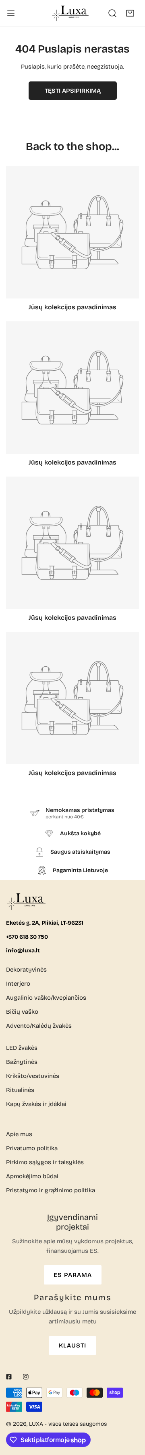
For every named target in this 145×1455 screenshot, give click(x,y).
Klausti (72, 1345)
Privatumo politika (32, 1148)
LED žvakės (21, 1047)
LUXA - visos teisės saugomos (68, 1424)
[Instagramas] (25, 1376)
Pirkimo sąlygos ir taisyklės (45, 1162)
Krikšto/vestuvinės (32, 1076)
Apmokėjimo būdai (32, 1176)
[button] (130, 13)
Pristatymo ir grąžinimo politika (50, 1190)
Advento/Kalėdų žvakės (39, 1025)
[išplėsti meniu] (11, 13)
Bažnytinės (21, 1061)
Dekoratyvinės (26, 969)
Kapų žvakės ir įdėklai (36, 1104)
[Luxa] (71, 13)
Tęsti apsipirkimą (73, 90)
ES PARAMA (73, 1274)
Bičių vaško (22, 1011)
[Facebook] (8, 1376)
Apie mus (19, 1134)
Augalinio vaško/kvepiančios (46, 997)
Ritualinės (20, 1090)
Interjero (18, 983)
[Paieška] (112, 13)
